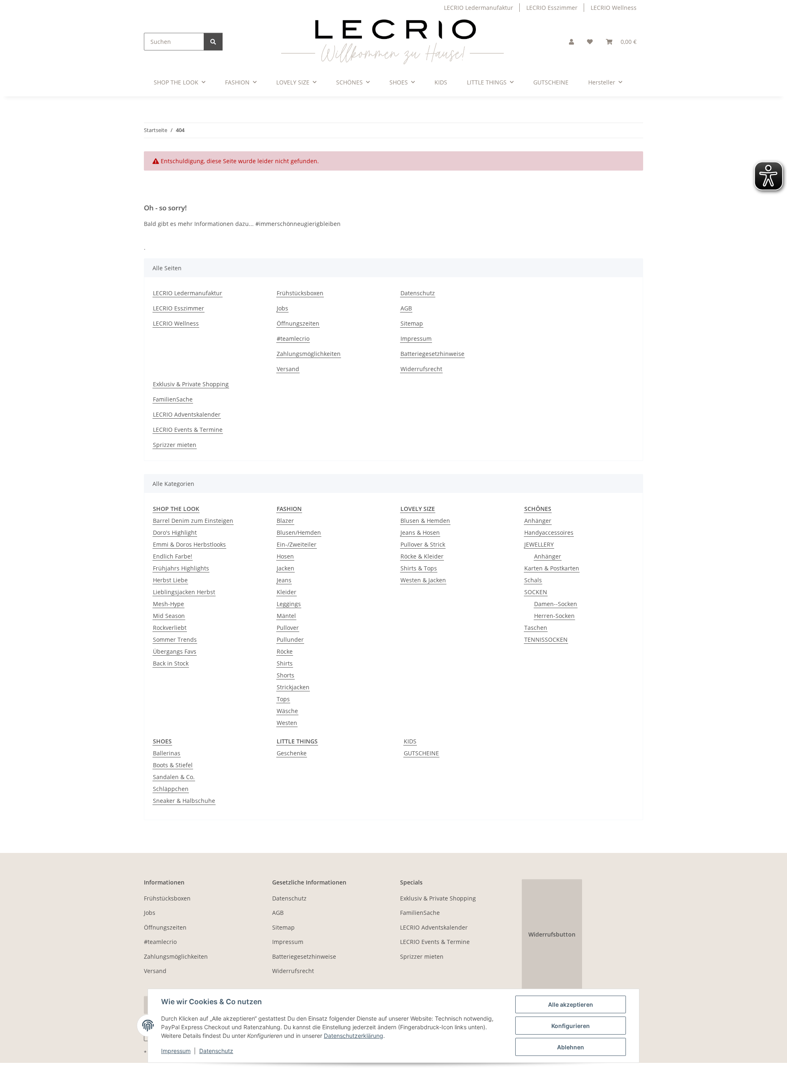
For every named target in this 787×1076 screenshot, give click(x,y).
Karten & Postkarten (551, 568)
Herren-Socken (554, 616)
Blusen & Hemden (425, 520)
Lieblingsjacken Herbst (184, 592)
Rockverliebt (170, 627)
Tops (283, 699)
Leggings (289, 604)
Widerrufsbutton (551, 934)
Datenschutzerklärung (353, 1035)
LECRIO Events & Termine (188, 429)
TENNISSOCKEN (546, 639)
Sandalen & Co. (174, 777)
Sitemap (411, 323)
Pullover (288, 627)
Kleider (286, 592)
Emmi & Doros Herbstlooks (189, 544)
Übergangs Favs (174, 651)
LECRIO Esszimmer (552, 7)
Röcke (285, 651)
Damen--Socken (555, 604)
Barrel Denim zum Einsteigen (193, 520)
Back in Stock (171, 663)
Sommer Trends (175, 639)
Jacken (285, 568)
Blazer (285, 520)
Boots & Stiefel (173, 765)
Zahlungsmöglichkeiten (309, 354)
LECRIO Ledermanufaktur (478, 7)
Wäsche (287, 711)
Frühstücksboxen (300, 293)
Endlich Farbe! (172, 556)
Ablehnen (570, 1047)
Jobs (282, 308)
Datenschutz (216, 1050)
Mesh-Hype (168, 604)
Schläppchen (171, 789)
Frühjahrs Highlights (181, 568)
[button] (571, 41)
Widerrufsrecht (421, 369)
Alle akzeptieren (570, 1004)
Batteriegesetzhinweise (432, 354)
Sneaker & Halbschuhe (184, 801)
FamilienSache (173, 399)
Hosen (285, 556)
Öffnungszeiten (298, 323)
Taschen (535, 627)
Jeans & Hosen (420, 532)
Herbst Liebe (170, 580)
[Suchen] (213, 41)
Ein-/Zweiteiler (296, 544)
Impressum (176, 1050)
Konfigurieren (570, 1025)
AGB (406, 308)
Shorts (285, 675)
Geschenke (292, 753)
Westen (287, 723)
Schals (533, 580)
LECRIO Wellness (614, 7)
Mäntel (286, 616)
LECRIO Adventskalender (187, 414)
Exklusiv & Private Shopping (191, 384)
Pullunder (290, 639)
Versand (288, 369)
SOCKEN (535, 592)
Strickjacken (293, 687)
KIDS (410, 741)
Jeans (284, 580)
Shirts (285, 663)
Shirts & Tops (418, 568)
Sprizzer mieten (174, 445)
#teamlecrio (293, 338)
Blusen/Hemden (299, 532)
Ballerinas (166, 753)
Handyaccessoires (548, 532)
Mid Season (169, 616)
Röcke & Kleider (422, 556)
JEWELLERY (539, 544)
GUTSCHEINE (421, 753)
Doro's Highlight (175, 532)
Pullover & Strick (422, 544)
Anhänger (537, 520)
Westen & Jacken (423, 580)
